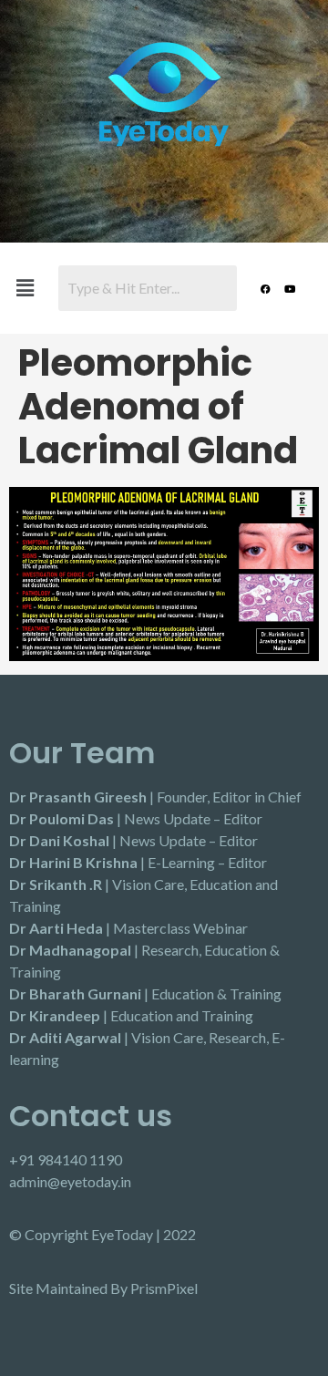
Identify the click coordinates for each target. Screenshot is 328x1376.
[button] (24, 288)
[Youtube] (290, 288)
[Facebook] (265, 288)
